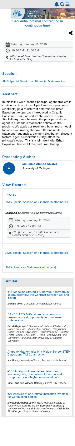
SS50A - (37, 201)
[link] (56, 4)
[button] (67, 4)
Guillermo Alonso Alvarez (39, 164)
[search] (62, 4)
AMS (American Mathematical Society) (30, 267)
